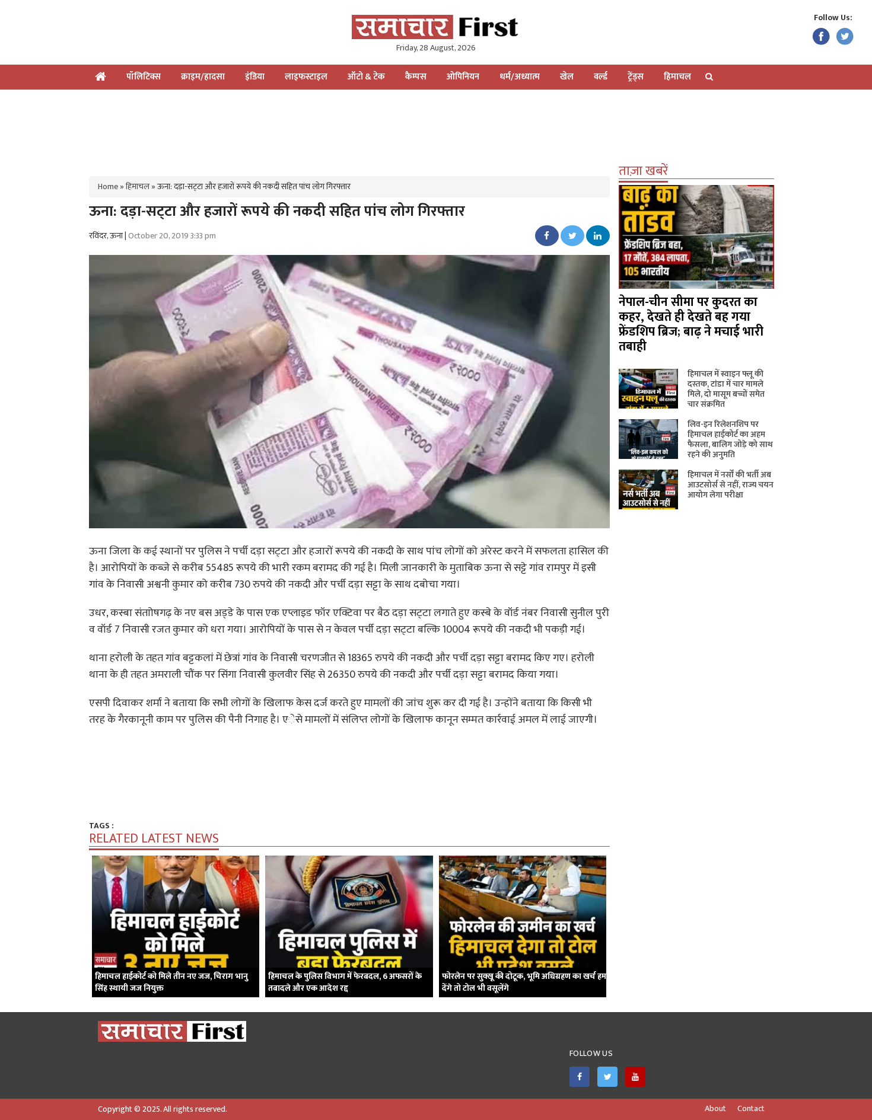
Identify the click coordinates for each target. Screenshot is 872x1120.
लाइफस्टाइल (306, 76)
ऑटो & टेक (366, 76)
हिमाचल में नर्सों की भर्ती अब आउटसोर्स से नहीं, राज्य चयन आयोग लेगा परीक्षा (731, 485)
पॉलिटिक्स (143, 76)
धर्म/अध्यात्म (519, 76)
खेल (567, 76)
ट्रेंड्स (636, 76)
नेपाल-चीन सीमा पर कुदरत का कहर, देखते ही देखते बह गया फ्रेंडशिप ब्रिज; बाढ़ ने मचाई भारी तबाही (691, 324)
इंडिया (255, 76)
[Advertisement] (436, 128)
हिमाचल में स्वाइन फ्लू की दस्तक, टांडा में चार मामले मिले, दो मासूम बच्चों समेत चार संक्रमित (726, 389)
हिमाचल (677, 76)
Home (108, 186)
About (715, 1108)
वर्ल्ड (600, 76)
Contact (751, 1108)
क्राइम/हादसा (203, 76)
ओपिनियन (463, 76)
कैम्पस (416, 76)
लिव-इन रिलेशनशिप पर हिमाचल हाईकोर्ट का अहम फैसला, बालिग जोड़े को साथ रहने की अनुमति (730, 439)
